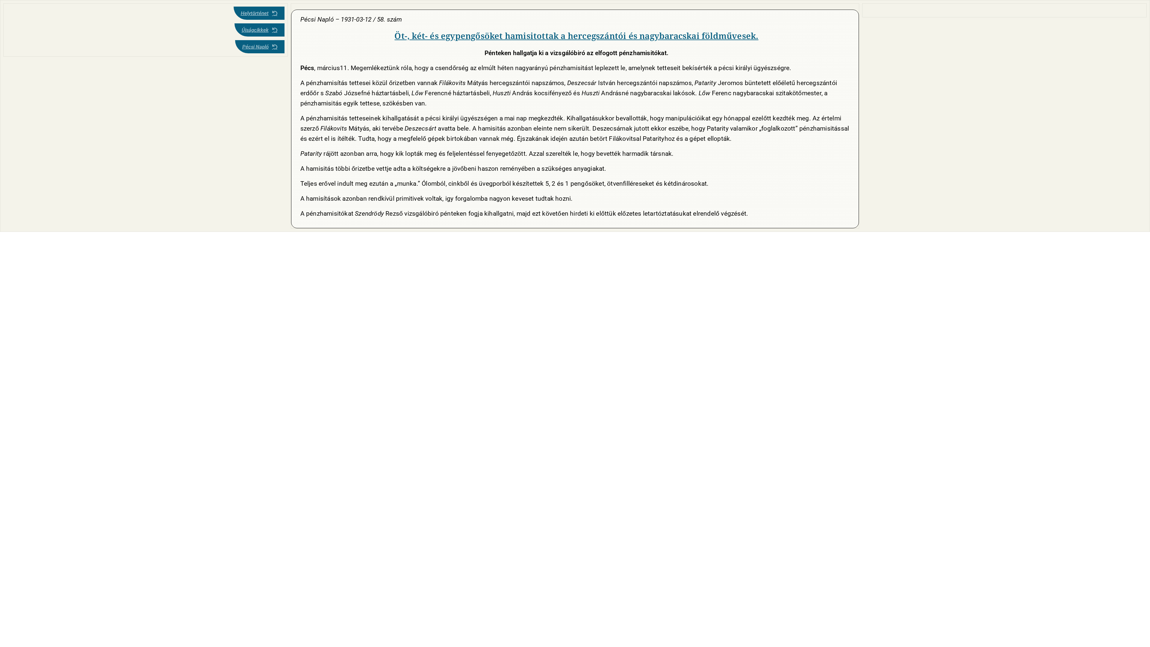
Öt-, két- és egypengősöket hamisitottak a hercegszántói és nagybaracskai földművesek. (576, 35)
